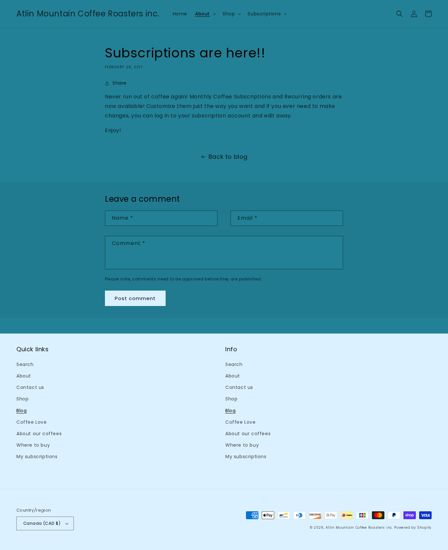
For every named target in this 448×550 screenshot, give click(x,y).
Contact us (30, 387)
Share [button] (119, 83)
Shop (22, 399)
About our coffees (39, 433)
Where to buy (33, 445)
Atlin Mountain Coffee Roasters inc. (359, 527)
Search (25, 364)
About (23, 376)
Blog (21, 410)
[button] (205, 14)
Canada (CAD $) (42, 523)
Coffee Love (31, 422)
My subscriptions (37, 456)
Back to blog (228, 157)
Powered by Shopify (413, 527)
